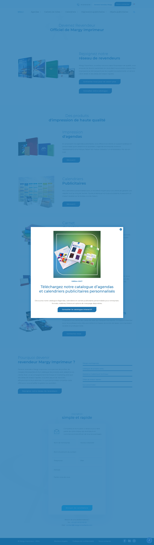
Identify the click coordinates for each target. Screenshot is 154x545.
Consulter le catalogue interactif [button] (77, 309)
